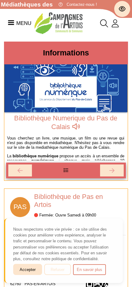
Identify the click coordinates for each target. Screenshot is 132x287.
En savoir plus (89, 269)
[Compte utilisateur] (115, 24)
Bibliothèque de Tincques (92, 196)
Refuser (57, 269)
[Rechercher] (104, 24)
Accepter (28, 269)
